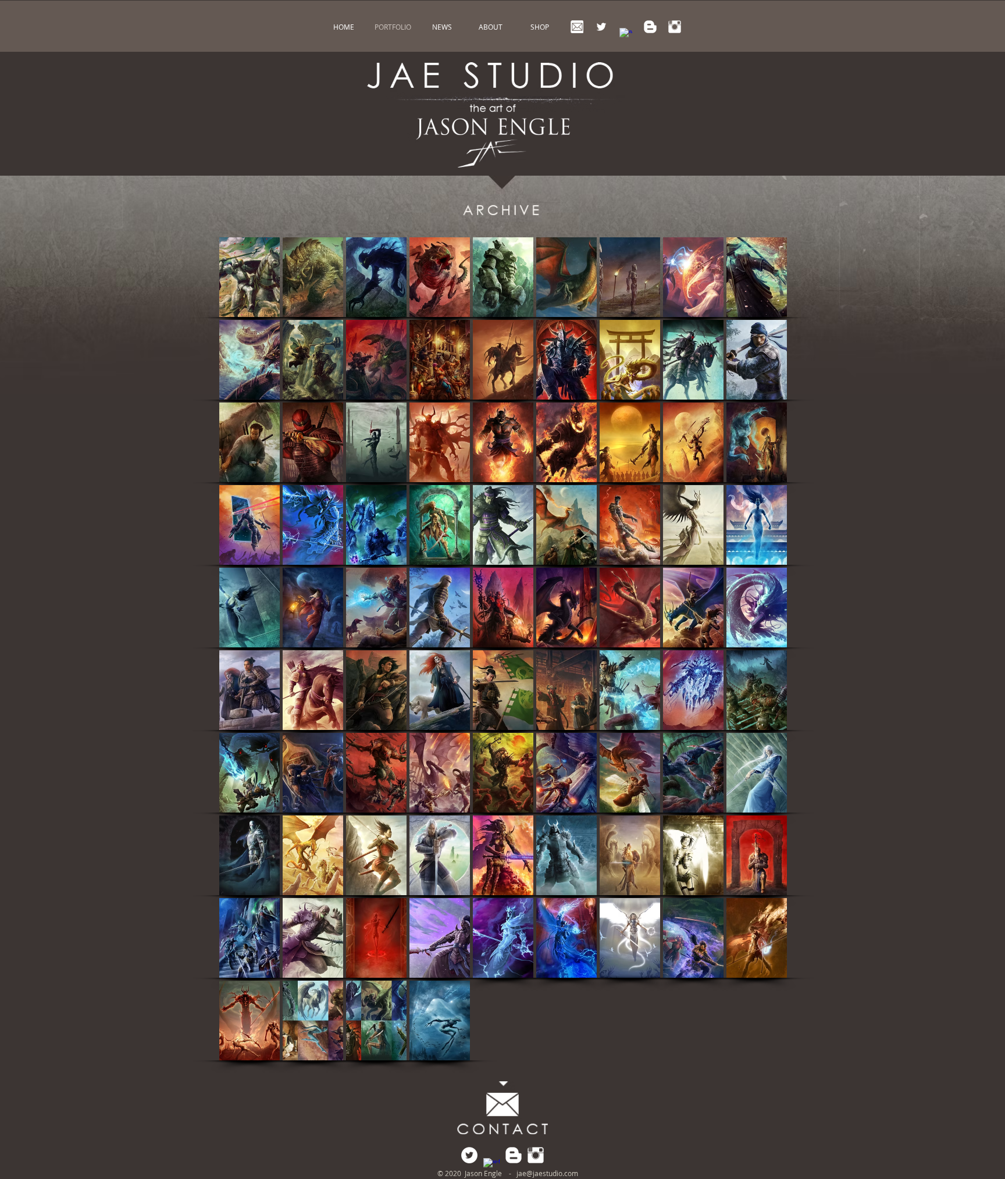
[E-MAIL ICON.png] (577, 26)
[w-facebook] (625, 34)
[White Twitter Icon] (601, 26)
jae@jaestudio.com (547, 1173)
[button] (249, 277)
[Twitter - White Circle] (469, 1155)
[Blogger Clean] (650, 26)
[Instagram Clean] (674, 26)
